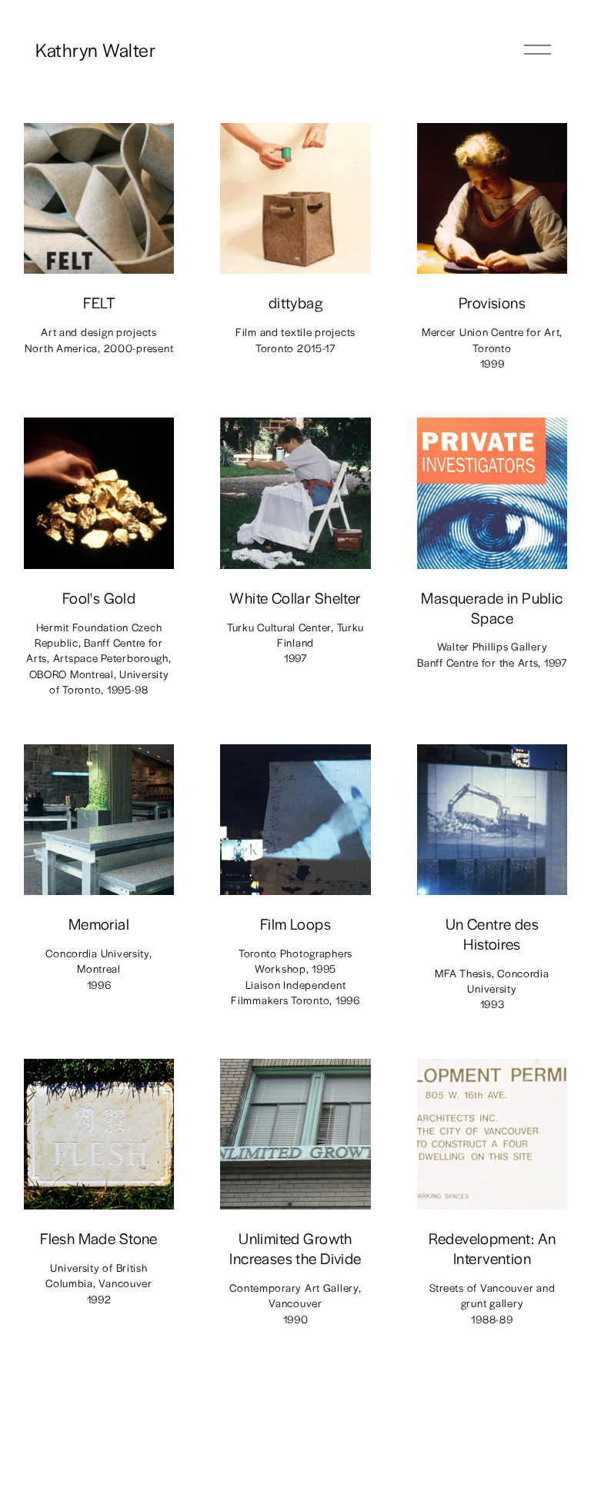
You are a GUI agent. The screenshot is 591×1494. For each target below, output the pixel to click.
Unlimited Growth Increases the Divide (295, 1248)
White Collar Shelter (295, 597)
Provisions (492, 302)
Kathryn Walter (95, 49)
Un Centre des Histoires (492, 933)
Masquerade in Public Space (492, 607)
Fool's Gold (99, 597)
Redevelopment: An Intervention (492, 1248)
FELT (99, 302)
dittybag (295, 302)
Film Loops (295, 923)
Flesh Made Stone (99, 1238)
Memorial (98, 923)
